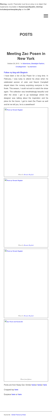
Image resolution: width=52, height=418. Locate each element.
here (33, 384)
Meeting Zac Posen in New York (26, 56)
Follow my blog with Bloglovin (16, 72)
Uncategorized (21, 66)
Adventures (26, 63)
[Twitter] (39, 414)
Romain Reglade (29, 174)
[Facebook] (42, 414)
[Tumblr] (46, 414)
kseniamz (33, 66)
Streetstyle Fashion (37, 63)
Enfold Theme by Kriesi (19, 415)
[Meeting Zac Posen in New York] (26, 44)
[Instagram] (35, 414)
